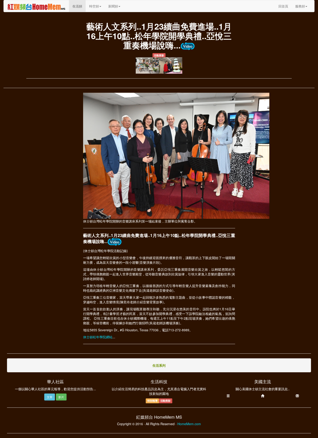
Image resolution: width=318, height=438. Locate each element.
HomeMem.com (189, 423)
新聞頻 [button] (113, 6)
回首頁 (283, 6)
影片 (61, 397)
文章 (49, 397)
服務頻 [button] (300, 6)
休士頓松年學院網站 (97, 337)
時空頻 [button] (94, 6)
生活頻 (79, 5)
